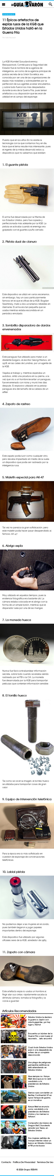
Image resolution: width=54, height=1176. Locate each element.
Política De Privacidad (24, 1162)
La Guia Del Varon (27, 4)
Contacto (6, 1162)
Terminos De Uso (45, 1162)
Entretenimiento (8, 14)
